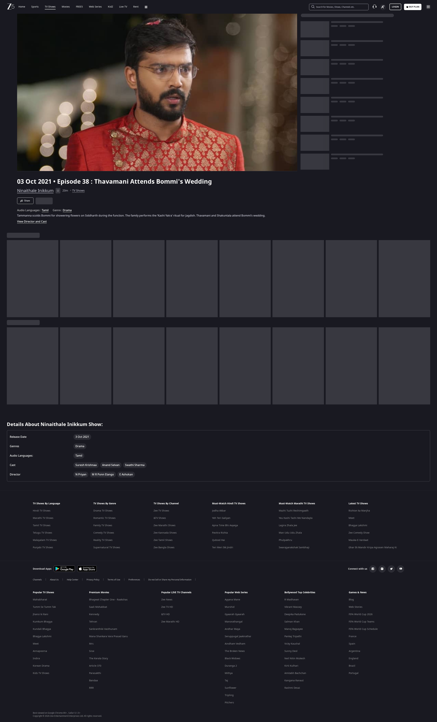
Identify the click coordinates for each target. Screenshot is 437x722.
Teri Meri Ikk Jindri (222, 547)
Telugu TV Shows (42, 533)
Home (21, 7)
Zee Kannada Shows (165, 533)
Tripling (229, 695)
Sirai (91, 651)
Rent (136, 7)
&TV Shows (160, 518)
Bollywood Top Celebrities (299, 592)
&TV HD (165, 614)
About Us (54, 579)
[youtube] (400, 569)
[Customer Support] (374, 7)
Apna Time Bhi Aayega (225, 525)
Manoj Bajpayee (293, 629)
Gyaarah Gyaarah (235, 614)
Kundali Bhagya (42, 629)
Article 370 (95, 666)
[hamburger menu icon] (428, 7)
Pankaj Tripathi (293, 636)
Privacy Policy (93, 579)
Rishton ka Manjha (359, 511)
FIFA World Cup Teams (361, 621)
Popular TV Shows (43, 592)
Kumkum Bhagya (42, 621)
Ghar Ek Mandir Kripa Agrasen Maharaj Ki (373, 547)
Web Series (95, 7)
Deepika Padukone (295, 614)
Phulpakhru (285, 540)
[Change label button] (383, 7)
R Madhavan (291, 599)
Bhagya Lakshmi (358, 525)
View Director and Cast (32, 222)
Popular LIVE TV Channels (176, 592)
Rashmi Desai (292, 688)
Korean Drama (41, 666)
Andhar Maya (232, 629)
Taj (226, 680)
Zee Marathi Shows (164, 525)
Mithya (229, 673)
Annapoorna (40, 651)
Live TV (123, 7)
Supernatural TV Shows (106, 547)
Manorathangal (234, 621)
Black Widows (232, 658)
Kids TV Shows (41, 673)
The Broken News (235, 651)
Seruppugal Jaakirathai (238, 636)
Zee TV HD (167, 607)
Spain (352, 644)
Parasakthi (95, 673)
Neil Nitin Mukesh (294, 658)
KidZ (110, 7)
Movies (66, 7)
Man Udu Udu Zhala (290, 533)
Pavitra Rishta (220, 533)
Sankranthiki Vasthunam (103, 629)
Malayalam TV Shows (45, 540)
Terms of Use (114, 579)
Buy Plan (414, 6)
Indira (36, 658)
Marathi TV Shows (43, 518)
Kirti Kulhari (291, 666)
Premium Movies (99, 592)
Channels (37, 579)
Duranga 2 (231, 666)
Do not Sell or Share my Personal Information (169, 579)
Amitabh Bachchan (295, 673)
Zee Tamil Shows (163, 540)
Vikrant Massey (293, 607)
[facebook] (372, 569)
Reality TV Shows (103, 540)
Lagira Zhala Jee (288, 525)
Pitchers (229, 702)
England (353, 658)
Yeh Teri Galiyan (221, 518)
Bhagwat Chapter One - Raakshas (108, 599)
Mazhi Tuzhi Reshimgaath (294, 511)
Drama (67, 210)
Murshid (229, 607)
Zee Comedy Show (359, 533)
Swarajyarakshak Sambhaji (294, 547)
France (352, 636)
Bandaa (93, 680)
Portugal (353, 673)
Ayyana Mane (232, 599)
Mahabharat (40, 599)
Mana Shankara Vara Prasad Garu (108, 636)
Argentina (354, 651)
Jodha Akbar (219, 511)
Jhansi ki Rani (40, 614)
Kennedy (94, 614)
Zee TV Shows (161, 511)
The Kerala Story (98, 658)
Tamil (45, 210)
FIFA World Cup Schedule (363, 629)
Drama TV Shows (103, 511)
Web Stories (355, 607)
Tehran (93, 621)
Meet (351, 518)
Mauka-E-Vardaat (358, 540)
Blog (351, 599)
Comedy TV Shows (103, 533)
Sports (35, 7)
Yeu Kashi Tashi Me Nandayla (295, 518)
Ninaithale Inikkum (35, 191)
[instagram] (382, 569)
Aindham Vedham (235, 644)
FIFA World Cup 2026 (361, 614)
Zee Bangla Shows (164, 547)
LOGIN (395, 6)
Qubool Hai (218, 540)
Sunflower (230, 688)
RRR (91, 688)
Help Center (72, 579)
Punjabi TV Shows (43, 547)
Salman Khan (292, 621)
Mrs (91, 644)
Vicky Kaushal (292, 644)
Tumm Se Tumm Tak (44, 607)
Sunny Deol (290, 651)
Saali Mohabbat (98, 607)
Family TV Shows (102, 525)
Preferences (134, 579)
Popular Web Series (236, 592)
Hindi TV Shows (41, 511)
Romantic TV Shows (104, 518)
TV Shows (50, 7)
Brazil (352, 666)
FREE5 (79, 7)
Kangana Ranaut (294, 680)
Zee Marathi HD (170, 621)
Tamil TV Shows (41, 525)
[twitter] (391, 569)
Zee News (166, 599)
